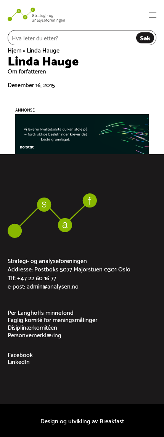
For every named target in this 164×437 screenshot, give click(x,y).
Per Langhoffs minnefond (41, 312)
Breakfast (112, 420)
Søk (145, 37)
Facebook (20, 354)
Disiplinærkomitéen (32, 327)
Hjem (14, 50)
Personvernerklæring (34, 334)
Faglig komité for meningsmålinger (52, 319)
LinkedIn (19, 361)
